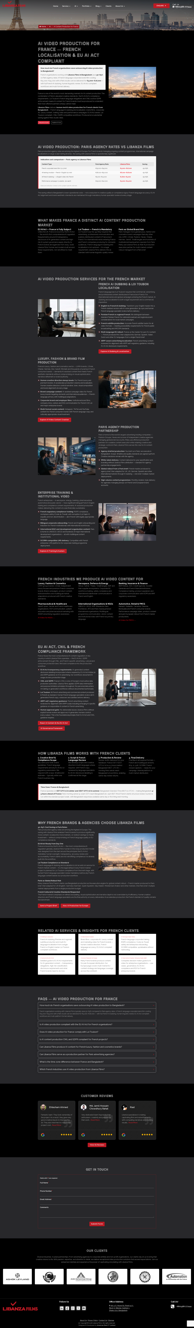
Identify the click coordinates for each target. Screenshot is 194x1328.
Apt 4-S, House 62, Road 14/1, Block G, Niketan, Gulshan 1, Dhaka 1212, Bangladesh (121, 1308)
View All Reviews (97, 1145)
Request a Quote (44, 122)
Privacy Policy (93, 1320)
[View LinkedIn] (61, 1308)
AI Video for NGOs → (46, 618)
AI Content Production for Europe (89, 958)
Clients (108, 6)
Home (55, 6)
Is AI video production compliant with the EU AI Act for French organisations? (76, 1024)
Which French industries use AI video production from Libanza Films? (72, 1069)
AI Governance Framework (52, 728)
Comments (44, 1207)
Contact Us (103, 1320)
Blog (98, 6)
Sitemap (111, 1320)
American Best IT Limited (106, 1325)
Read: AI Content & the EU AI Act (54, 723)
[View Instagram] (73, 1308)
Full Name (44, 1183)
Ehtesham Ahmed (58, 1107)
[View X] (78, 1308)
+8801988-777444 (183, 7)
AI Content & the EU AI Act (47, 958)
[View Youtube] (84, 1308)
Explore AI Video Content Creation (54, 420)
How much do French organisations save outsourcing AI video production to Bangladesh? (82, 1005)
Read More (56, 1125)
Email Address (46, 1199)
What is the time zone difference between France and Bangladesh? (72, 1062)
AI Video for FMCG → (127, 620)
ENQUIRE (160, 6)
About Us (119, 6)
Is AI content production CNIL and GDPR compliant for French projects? (74, 1039)
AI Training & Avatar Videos (128, 936)
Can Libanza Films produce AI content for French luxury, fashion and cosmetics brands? (81, 1047)
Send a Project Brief (48, 906)
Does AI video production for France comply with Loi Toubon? (69, 1032)
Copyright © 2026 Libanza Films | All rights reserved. (97, 1323)
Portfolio (86, 6)
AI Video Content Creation (87, 936)
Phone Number (46, 1191)
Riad (132, 1107)
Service (65, 6)
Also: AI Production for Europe (75, 906)
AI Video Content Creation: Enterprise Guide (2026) (134, 958)
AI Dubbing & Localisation (46, 936)
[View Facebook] (67, 1308)
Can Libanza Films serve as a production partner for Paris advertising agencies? (77, 1054)
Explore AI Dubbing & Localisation (115, 351)
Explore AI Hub (56, 122)
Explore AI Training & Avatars (52, 551)
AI (75, 6)
